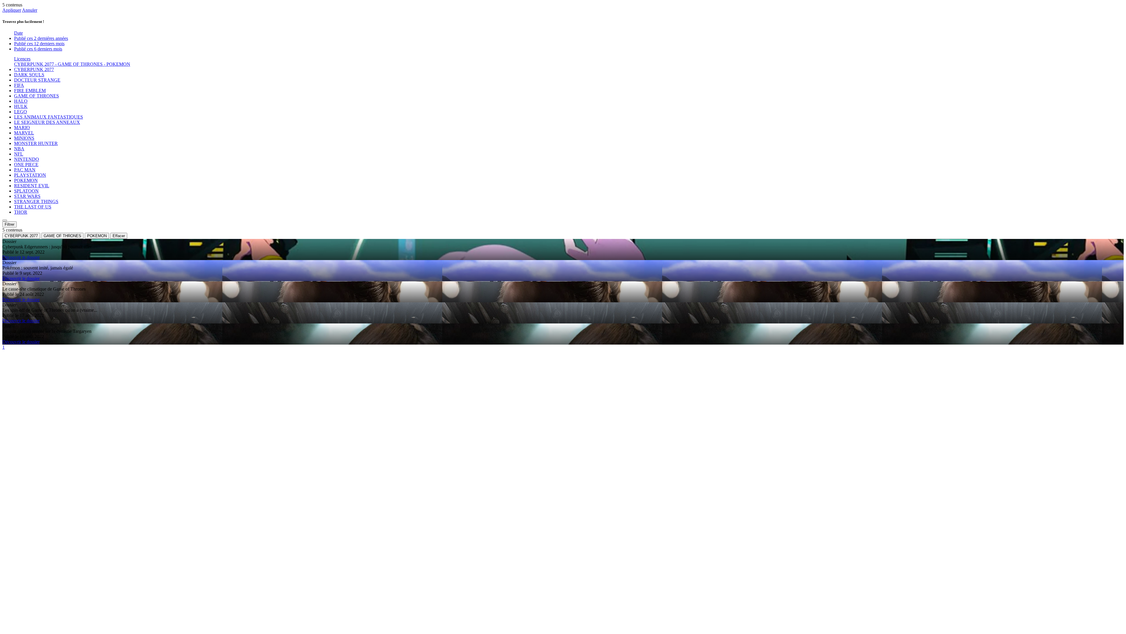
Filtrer (9, 224)
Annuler (29, 10)
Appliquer (11, 10)
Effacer (119, 236)
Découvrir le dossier (21, 257)
